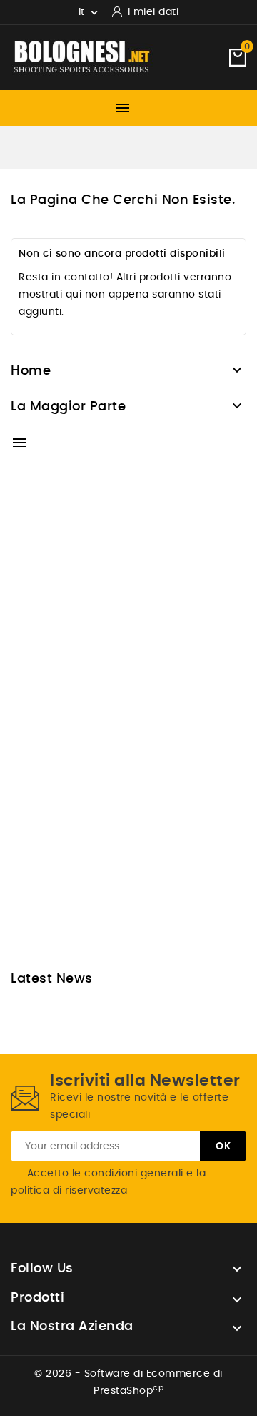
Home (31, 371)
